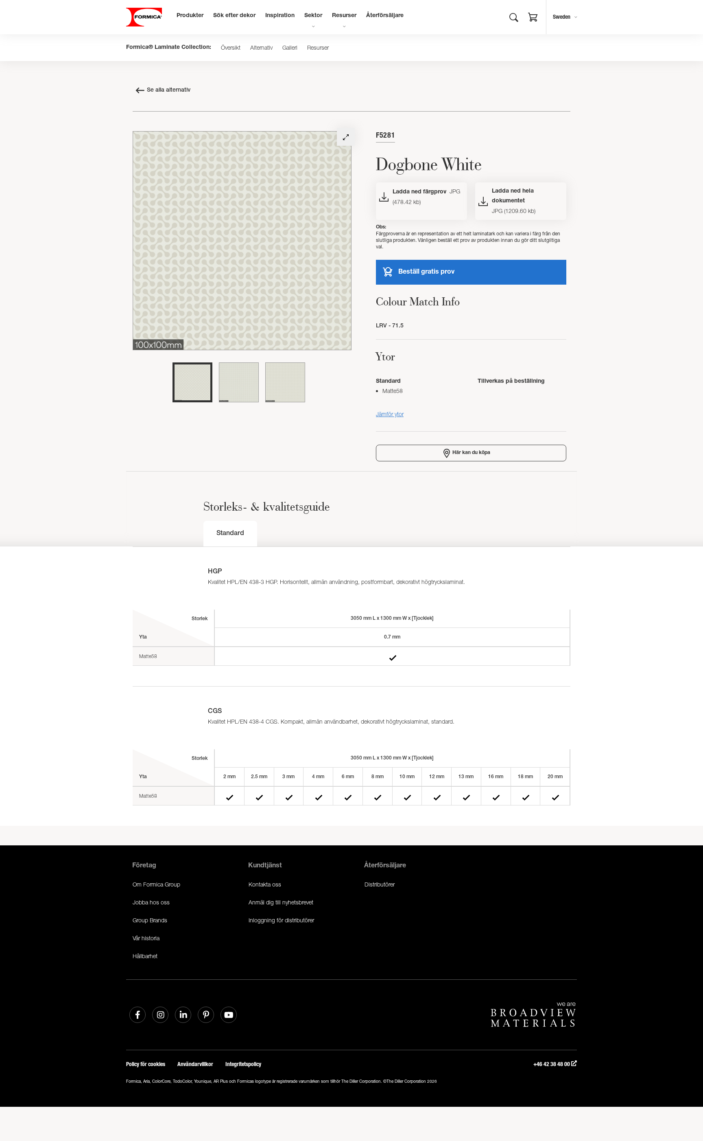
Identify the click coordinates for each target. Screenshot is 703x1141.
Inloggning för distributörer (281, 920)
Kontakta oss (265, 884)
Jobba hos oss (151, 902)
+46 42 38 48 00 (552, 1064)
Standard (230, 534)
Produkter (190, 16)
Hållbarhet (145, 955)
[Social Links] (137, 1015)
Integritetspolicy (243, 1064)
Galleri (289, 47)
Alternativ (261, 47)
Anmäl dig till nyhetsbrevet (281, 902)
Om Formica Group (156, 884)
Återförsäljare (385, 16)
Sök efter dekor (234, 16)
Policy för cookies (145, 1064)
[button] (533, 18)
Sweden (561, 16)
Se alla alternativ (168, 90)
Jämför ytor (390, 413)
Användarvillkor (195, 1064)
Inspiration (280, 16)
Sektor (313, 16)
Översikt (230, 47)
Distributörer (380, 884)
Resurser (344, 16)
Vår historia (146, 938)
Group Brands (150, 920)
